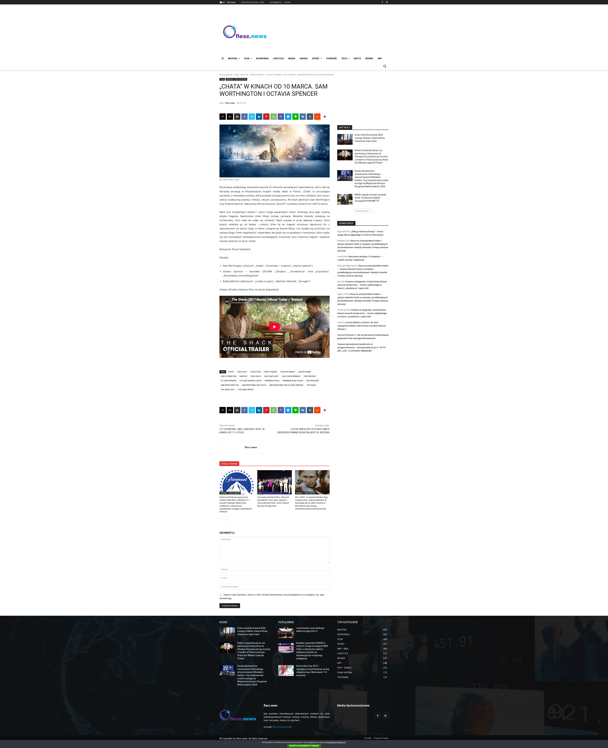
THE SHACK (311, 385)
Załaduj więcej (361, 211)
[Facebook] (382, 2)
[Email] (230, 116)
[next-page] (226, 519)
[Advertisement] (329, 31)
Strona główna (225, 74)
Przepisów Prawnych (336, 742)
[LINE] (295, 116)
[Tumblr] (310, 116)
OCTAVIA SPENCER (228, 380)
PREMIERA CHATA (272, 380)
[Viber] (281, 116)
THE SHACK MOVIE (245, 389)
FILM (236, 74)
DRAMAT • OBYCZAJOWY (230, 493)
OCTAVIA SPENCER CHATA (251, 380)
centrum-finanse (345, 334)
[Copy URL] (222, 116)
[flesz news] (232, 447)
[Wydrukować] (237, 116)
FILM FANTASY (310, 376)
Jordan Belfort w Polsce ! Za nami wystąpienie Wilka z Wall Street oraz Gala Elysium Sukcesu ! (361, 325)
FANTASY (243, 376)
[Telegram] (288, 116)
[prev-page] (221, 519)
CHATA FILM (255, 372)
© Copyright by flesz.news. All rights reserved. (243, 738)
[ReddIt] (317, 116)
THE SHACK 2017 (228, 389)
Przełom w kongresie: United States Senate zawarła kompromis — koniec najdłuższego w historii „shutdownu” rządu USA (362, 285)
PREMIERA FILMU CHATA (293, 380)
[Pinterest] (266, 116)
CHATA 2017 (242, 372)
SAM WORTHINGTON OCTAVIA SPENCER (286, 385)
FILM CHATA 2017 (271, 376)
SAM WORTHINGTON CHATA (254, 385)
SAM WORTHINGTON (230, 385)
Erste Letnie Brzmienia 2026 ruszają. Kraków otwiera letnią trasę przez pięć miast (370, 138)
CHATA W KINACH (287, 372)
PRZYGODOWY (312, 380)
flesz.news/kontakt (282, 726)
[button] (385, 66)
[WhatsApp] (273, 116)
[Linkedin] (259, 116)
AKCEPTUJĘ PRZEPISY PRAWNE (304, 746)
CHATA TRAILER (270, 372)
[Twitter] (252, 116)
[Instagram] (387, 2)
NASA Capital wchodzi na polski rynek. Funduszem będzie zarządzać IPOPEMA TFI (370, 197)
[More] (324, 116)
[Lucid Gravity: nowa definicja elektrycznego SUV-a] (286, 632)
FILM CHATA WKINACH (291, 376)
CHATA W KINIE (304, 372)
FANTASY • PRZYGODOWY (252, 74)
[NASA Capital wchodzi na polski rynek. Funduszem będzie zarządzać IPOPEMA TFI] (345, 199)
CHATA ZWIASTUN (228, 376)
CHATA (231, 372)
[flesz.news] (244, 31)
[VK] (303, 116)
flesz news (230, 103)
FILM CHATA (256, 376)
